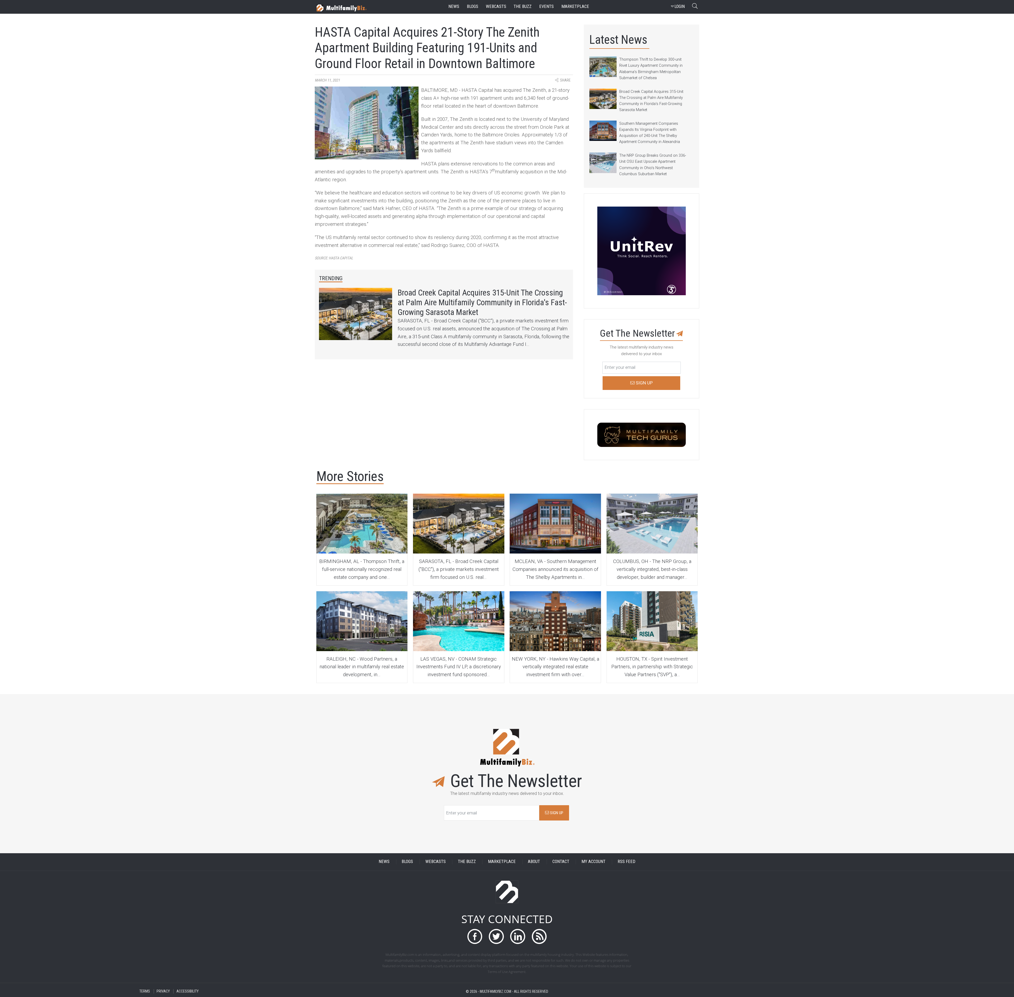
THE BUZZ (467, 861)
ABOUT (534, 861)
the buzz (523, 6)
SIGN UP (556, 812)
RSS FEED (626, 861)
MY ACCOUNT (593, 861)
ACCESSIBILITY (187, 991)
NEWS (384, 861)
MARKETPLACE (502, 861)
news (453, 6)
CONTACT (560, 861)
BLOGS (407, 861)
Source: (334, 258)
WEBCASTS (435, 861)
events (546, 6)
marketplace (575, 6)
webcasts (496, 6)
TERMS (144, 991)
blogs (472, 6)
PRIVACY (163, 991)
